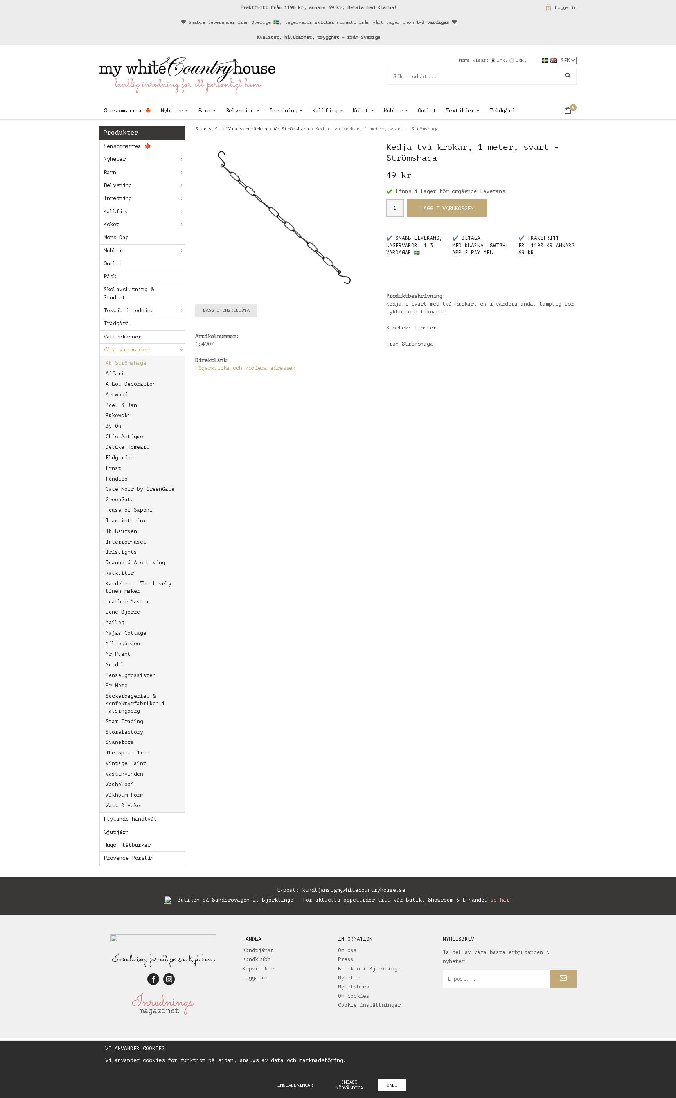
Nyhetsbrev (353, 987)
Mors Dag (116, 237)
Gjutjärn (116, 832)
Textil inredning (129, 310)
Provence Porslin (129, 858)
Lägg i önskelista (226, 310)
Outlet (427, 110)
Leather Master (127, 602)
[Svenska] (546, 60)
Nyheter (172, 110)
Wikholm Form (124, 795)
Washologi (120, 784)
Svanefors (120, 742)
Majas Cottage (126, 633)
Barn (204, 110)
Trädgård (501, 110)
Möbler (393, 110)
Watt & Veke (123, 805)
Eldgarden (120, 458)
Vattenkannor (122, 337)
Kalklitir (120, 573)
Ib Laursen (121, 531)
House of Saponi (129, 510)
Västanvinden (124, 774)
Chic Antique (124, 436)
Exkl (521, 60)
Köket (361, 110)
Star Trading (124, 721)
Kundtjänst (258, 950)
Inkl (502, 60)
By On (113, 426)
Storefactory (124, 732)
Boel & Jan (121, 405)
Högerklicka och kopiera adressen (245, 368)
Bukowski (118, 415)
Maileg (115, 622)
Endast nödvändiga (349, 1085)
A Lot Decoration (131, 384)
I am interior (126, 521)
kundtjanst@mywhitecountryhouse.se (353, 890)
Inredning (283, 110)
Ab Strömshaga (126, 363)
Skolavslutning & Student (129, 293)
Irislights (121, 552)
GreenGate (120, 499)
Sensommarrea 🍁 (127, 110)
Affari (115, 373)
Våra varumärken (127, 350)
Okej (392, 1085)
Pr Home (117, 685)
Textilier (460, 110)
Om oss (347, 950)
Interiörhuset (126, 542)
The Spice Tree (127, 753)
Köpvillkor (258, 969)
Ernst (113, 468)
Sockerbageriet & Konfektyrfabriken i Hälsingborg (135, 703)
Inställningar (295, 1085)
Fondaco (117, 479)
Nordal (115, 665)
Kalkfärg (325, 110)
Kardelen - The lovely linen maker (138, 587)
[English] (554, 60)
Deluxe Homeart (127, 447)
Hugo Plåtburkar (127, 845)
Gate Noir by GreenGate (140, 489)
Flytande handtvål (130, 819)
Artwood (117, 395)
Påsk (110, 276)
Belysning (240, 110)
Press (346, 959)
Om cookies (353, 996)
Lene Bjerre (123, 612)
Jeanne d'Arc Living (135, 562)
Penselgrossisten (131, 675)
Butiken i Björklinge (369, 969)
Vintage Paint (126, 763)
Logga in (566, 7)
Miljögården (123, 643)
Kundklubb (257, 959)
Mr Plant (118, 654)
